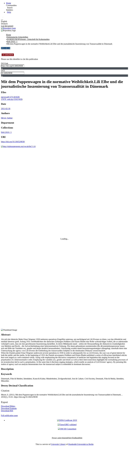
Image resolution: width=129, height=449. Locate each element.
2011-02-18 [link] (5, 109)
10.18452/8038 (7, 55)
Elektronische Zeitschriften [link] (17, 37)
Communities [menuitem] (11, 5)
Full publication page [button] (9, 415)
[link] (10, 97)
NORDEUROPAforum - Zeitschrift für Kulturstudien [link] (28, 39)
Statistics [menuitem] (9, 10)
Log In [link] (7, 26)
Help (9, 12)
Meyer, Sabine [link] (6, 118)
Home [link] (8, 35)
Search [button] (9, 8)
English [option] (4, 21)
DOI (3, 71)
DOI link (4, 63)
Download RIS (7, 411)
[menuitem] (9, 8)
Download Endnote (9, 408)
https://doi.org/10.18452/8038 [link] (13, 142)
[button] (2, 19)
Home (8, 3)
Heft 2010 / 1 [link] (12, 42)
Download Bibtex (8, 406)
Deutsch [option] (4, 24)
